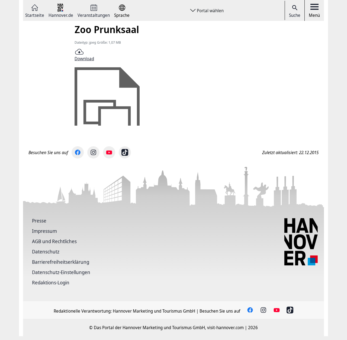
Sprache (122, 14)
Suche (294, 15)
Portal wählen (210, 11)
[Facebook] (78, 152)
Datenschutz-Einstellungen (61, 272)
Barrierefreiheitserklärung (60, 261)
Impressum (44, 230)
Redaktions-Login (50, 282)
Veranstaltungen (94, 14)
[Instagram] (93, 152)
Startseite (34, 14)
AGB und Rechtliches (54, 241)
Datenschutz (45, 251)
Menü (314, 15)
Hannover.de (61, 14)
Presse (39, 220)
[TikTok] (125, 152)
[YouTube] (109, 152)
